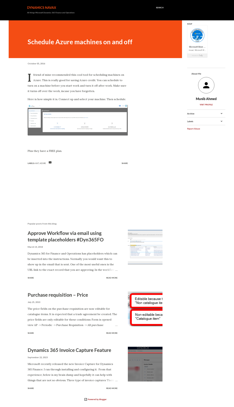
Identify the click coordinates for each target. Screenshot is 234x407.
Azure (43, 163)
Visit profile (206, 104)
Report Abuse (193, 128)
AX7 (37, 163)
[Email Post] (50, 163)
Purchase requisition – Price (58, 295)
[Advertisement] (73, 189)
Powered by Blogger (97, 399)
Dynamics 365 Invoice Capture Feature (69, 350)
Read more (112, 278)
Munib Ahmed (206, 99)
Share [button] (125, 163)
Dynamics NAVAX (41, 7)
